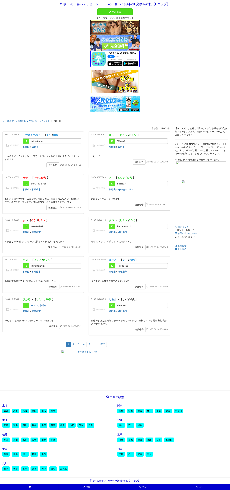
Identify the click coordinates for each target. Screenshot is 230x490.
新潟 (6, 425)
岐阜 (62, 425)
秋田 (34, 411)
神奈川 (178, 411)
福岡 (6, 468)
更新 (144, 486)
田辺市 (35, 146)
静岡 (72, 425)
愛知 (81, 425)
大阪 (140, 439)
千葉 (158, 411)
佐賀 (15, 468)
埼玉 (149, 411)
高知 (149, 454)
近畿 (119, 434)
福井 (34, 425)
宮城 (25, 411)
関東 (119, 405)
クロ (111, 220)
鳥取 (6, 454)
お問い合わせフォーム (188, 233)
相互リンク (183, 227)
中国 (4, 448)
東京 (168, 411)
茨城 (121, 411)
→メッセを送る (38, 305)
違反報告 (53, 165)
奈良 (158, 439)
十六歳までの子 (31, 135)
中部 (4, 420)
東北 (4, 405)
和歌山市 (36, 189)
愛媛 (140, 454)
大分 (43, 468)
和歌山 (26, 146)
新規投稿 (116, 11)
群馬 (140, 411)
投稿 (87, 486)
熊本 (34, 468)
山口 (43, 454)
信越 (4, 434)
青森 (6, 411)
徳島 (121, 454)
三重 (90, 425)
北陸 (119, 420)
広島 (34, 454)
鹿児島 (63, 468)
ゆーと (113, 259)
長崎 (25, 468)
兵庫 (149, 439)
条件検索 (182, 246)
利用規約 (182, 249)
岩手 (15, 411)
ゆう (111, 135)
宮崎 (53, 468)
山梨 (43, 425)
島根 (15, 454)
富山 (15, 425)
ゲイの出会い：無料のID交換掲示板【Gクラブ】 (26, 120)
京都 (130, 439)
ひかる (26, 299)
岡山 (25, 454)
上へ (200, 486)
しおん (113, 299)
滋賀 (121, 439)
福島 (53, 411)
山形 (43, 411)
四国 (119, 448)
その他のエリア (125, 189)
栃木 (130, 411)
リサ (25, 177)
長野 (53, 425)
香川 (130, 454)
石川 (25, 425)
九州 (4, 463)
